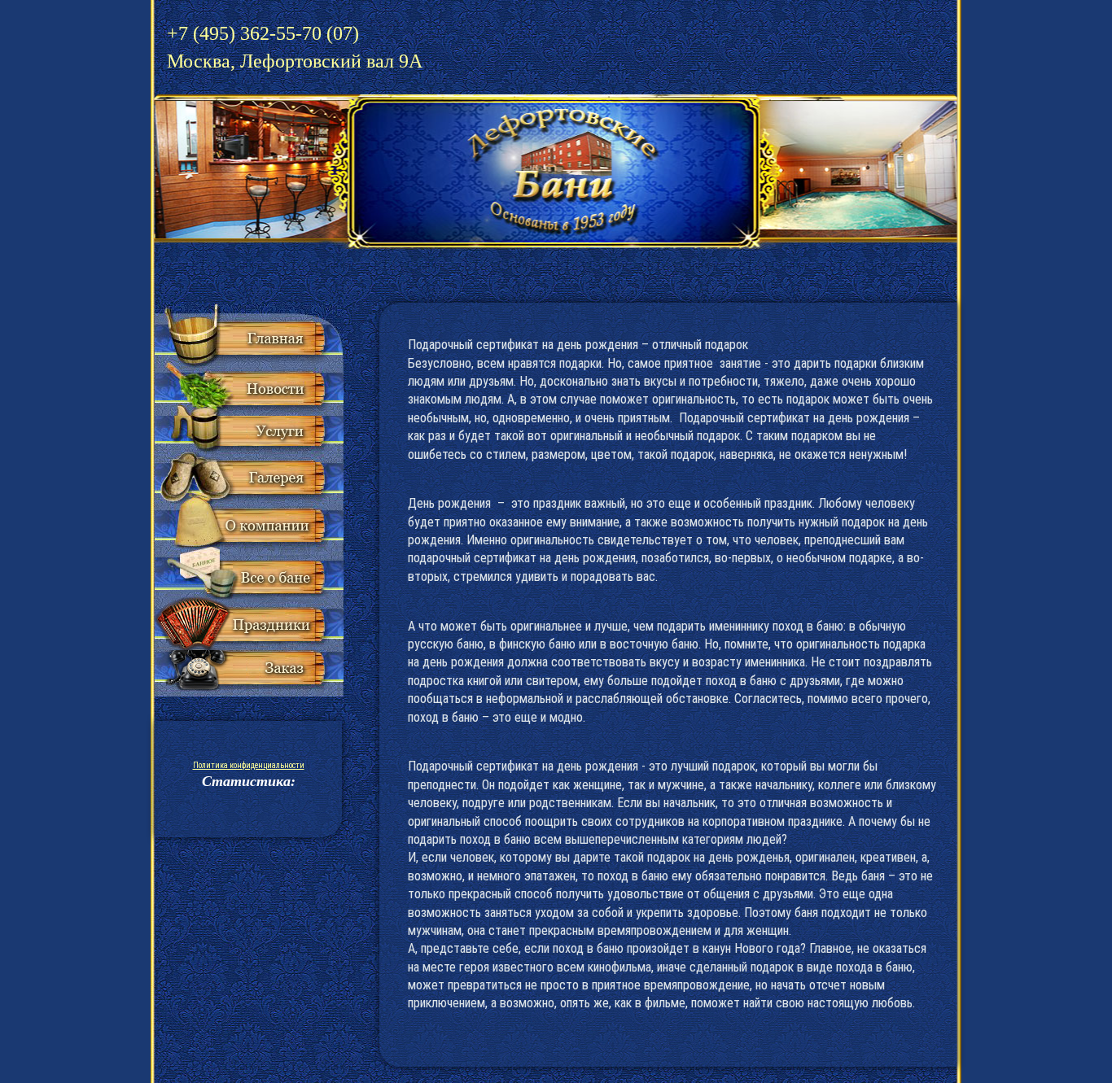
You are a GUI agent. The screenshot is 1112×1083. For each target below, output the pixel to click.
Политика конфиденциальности (248, 765)
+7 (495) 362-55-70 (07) (294, 47)
